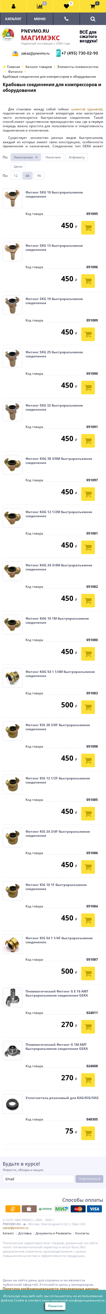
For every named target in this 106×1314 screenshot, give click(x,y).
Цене (18, 166)
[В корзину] (88, 228)
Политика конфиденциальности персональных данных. (51, 1288)
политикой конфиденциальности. (78, 1300)
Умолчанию (23, 157)
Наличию (53, 157)
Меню (40, 18)
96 (39, 175)
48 (27, 175)
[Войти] (13, 6)
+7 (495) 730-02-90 (79, 53)
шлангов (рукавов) (86, 109)
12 (16, 175)
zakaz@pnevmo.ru (35, 53)
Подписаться (90, 1179)
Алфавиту (77, 157)
